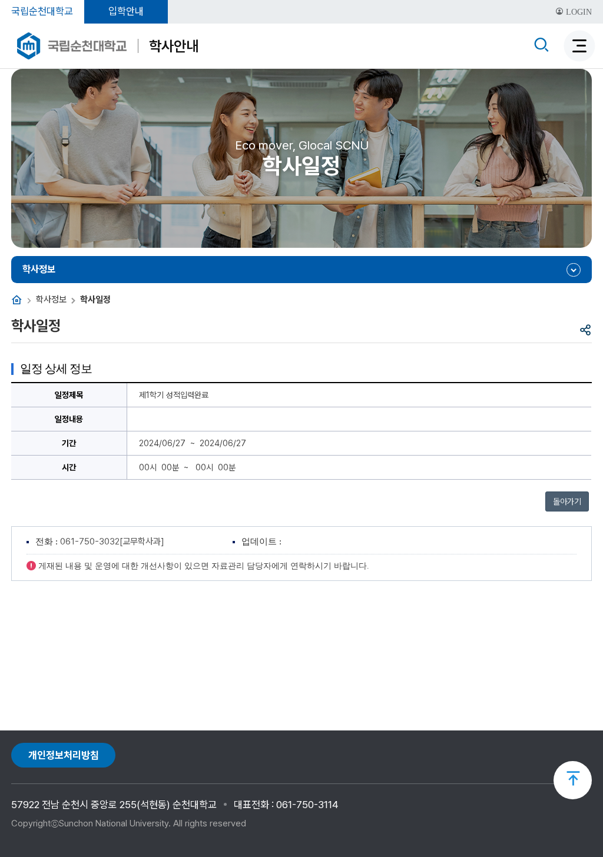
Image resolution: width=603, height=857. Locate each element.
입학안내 (126, 11)
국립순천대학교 (42, 11)
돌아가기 (567, 501)
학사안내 (173, 46)
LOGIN (578, 11)
